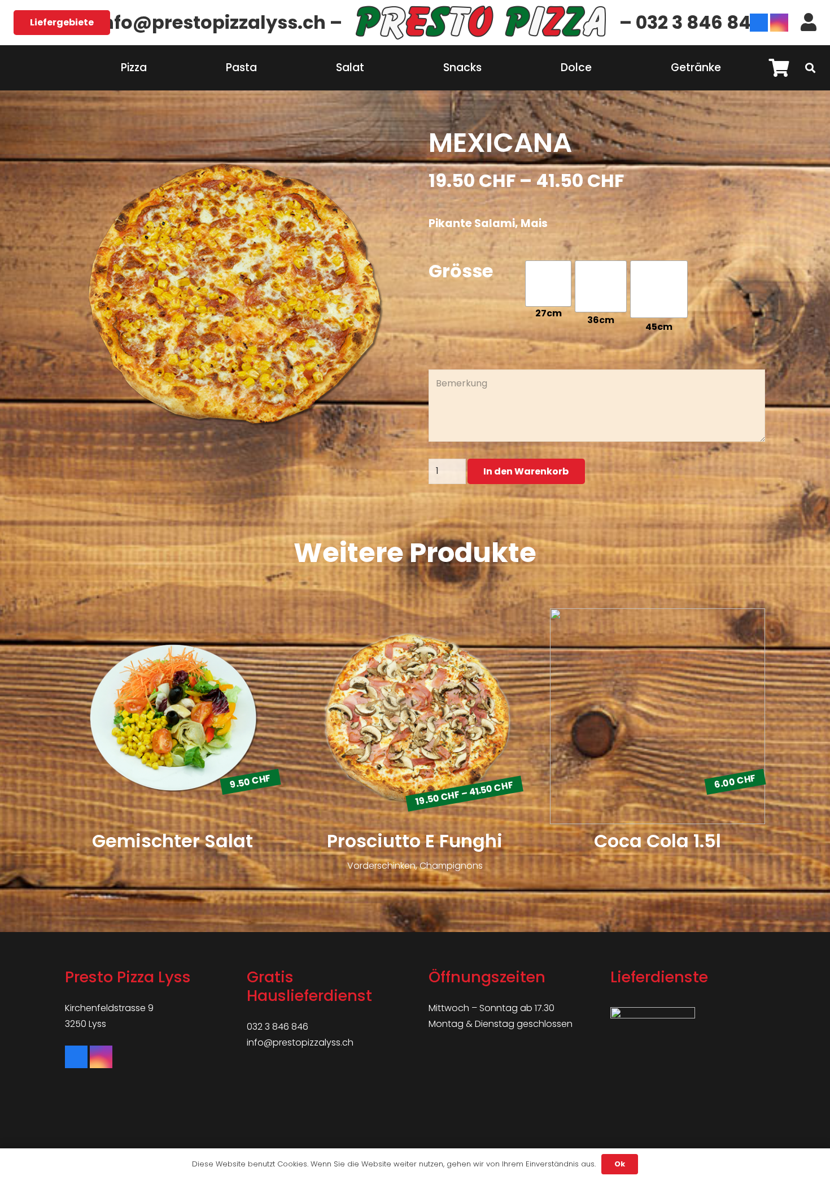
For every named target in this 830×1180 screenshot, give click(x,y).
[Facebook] (759, 23)
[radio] (548, 283)
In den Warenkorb (526, 471)
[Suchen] (810, 68)
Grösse (461, 269)
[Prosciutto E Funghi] (414, 751)
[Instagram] (779, 23)
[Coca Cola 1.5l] (657, 751)
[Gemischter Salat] (172, 751)
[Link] (481, 23)
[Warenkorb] (779, 67)
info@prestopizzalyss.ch (300, 1042)
